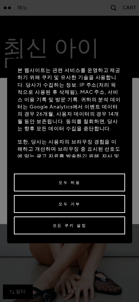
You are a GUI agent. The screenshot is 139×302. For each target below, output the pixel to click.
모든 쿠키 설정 (70, 225)
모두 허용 (69, 182)
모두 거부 (69, 204)
